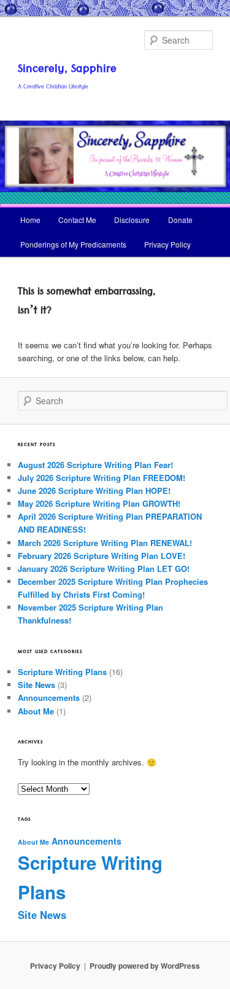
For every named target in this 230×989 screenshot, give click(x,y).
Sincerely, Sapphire (67, 70)
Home (30, 219)
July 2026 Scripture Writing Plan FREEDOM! (101, 477)
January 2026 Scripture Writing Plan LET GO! (104, 568)
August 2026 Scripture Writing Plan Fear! (95, 465)
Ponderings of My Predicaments (73, 244)
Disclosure (132, 219)
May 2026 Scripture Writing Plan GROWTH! (99, 503)
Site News (36, 684)
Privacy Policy (167, 244)
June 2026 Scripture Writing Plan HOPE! (94, 490)
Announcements (49, 697)
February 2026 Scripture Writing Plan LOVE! (101, 555)
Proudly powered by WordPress (145, 965)
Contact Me (77, 219)
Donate (180, 219)
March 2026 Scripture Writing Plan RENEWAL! (105, 543)
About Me (36, 711)
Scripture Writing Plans (62, 672)
